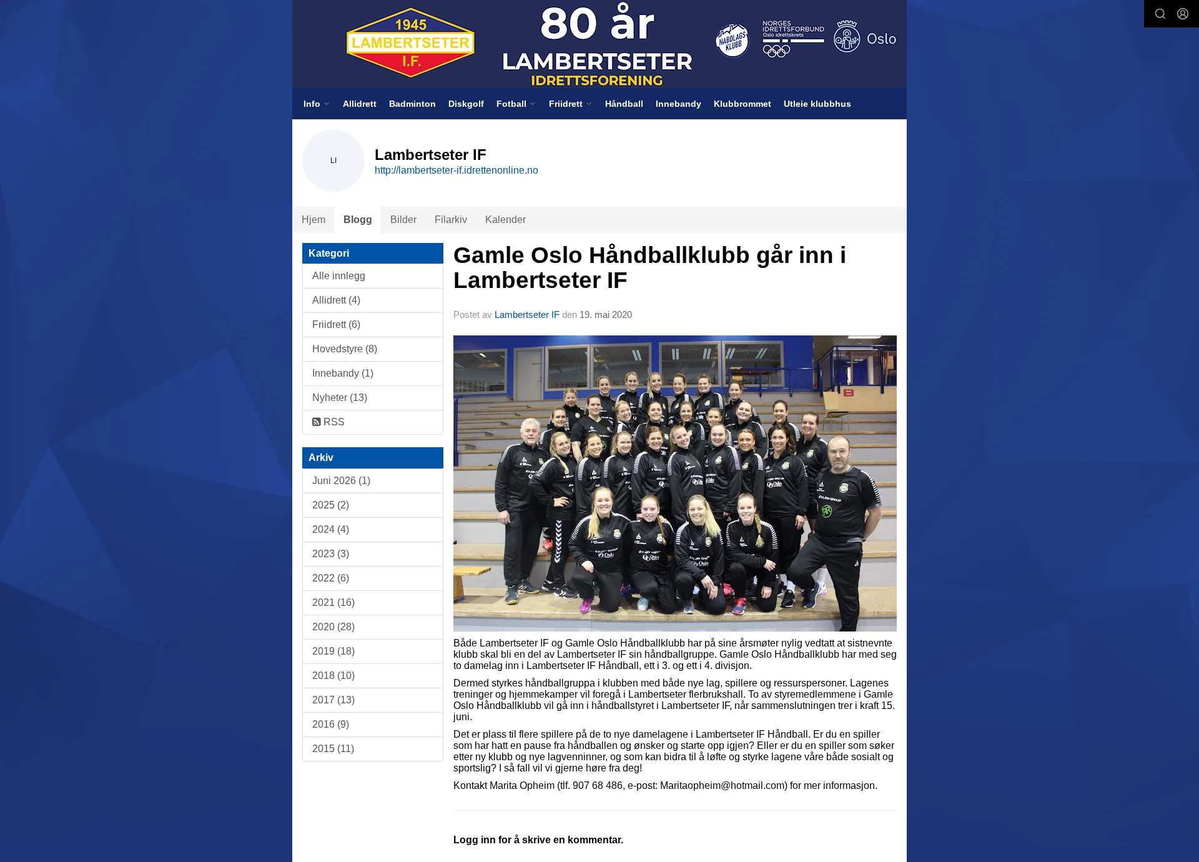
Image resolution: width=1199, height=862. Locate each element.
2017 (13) (333, 700)
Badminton (412, 104)
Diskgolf (466, 104)
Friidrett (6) (336, 324)
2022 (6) (330, 578)
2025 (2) (330, 505)
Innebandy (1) (342, 373)
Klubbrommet (742, 104)
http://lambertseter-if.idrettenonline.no (456, 170)
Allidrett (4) (336, 300)
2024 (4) (330, 529)
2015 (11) (333, 748)
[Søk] (1160, 13)
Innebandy (678, 104)
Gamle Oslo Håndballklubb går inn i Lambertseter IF (649, 268)
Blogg (357, 219)
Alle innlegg (338, 275)
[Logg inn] (1183, 13)
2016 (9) (330, 724)
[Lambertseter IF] (599, 44)
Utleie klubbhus (817, 104)
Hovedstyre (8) (344, 349)
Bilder (403, 219)
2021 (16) (333, 602)
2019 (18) (333, 651)
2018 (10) (333, 675)
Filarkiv (451, 219)
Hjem (313, 219)
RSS (333, 422)
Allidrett (360, 104)
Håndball (624, 104)
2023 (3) (330, 553)
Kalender (505, 219)
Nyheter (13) (339, 397)
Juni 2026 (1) (341, 480)
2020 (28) (333, 627)
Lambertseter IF (527, 314)
